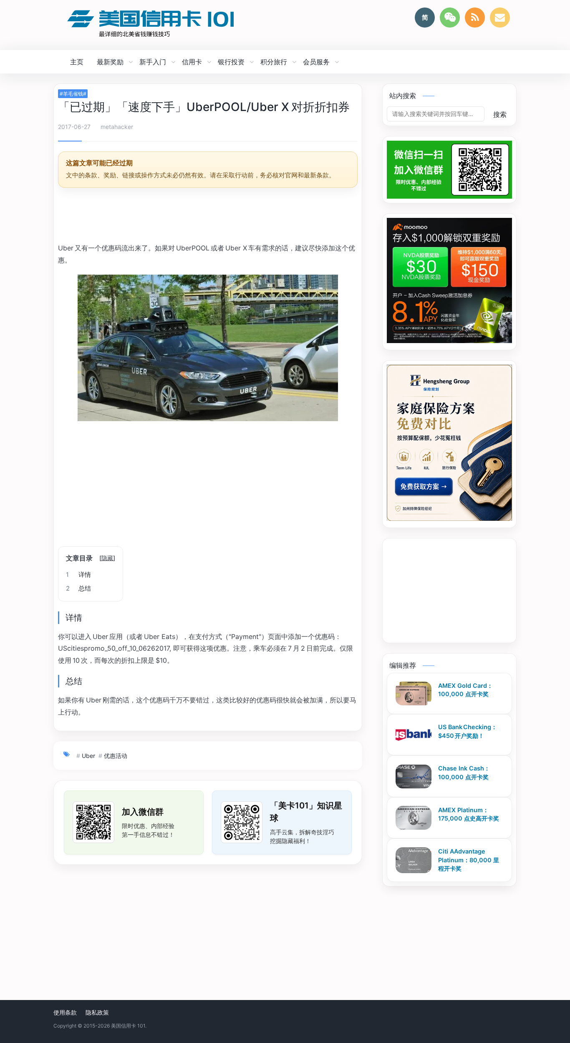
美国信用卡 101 (128, 1026)
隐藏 (107, 557)
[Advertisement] (208, 216)
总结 (78, 588)
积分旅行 (273, 62)
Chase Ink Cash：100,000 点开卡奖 (464, 773)
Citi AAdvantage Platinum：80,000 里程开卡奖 (468, 860)
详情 (78, 574)
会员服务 (316, 62)
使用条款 (65, 1012)
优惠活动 (115, 755)
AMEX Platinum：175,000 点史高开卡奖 (468, 814)
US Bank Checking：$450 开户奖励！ (467, 731)
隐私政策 (97, 1012)
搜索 (500, 114)
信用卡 (192, 62)
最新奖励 (110, 62)
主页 (76, 62)
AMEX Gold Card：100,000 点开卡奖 (465, 690)
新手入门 (152, 62)
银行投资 (231, 62)
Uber (88, 755)
